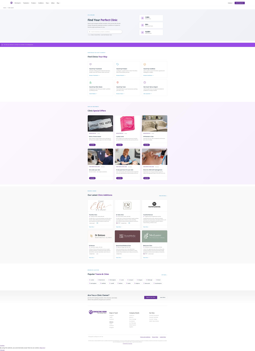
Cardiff (112, 283)
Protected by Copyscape (127, 343)
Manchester (102, 280)
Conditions (41, 3)
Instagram (111, 315)
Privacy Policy (155, 337)
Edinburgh (149, 280)
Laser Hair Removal (105, 34)
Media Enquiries (132, 325)
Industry (230, 3)
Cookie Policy (163, 337)
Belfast (120, 283)
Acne (111, 34)
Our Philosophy (132, 323)
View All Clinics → (163, 195)
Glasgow (140, 280)
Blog (58, 3)
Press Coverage (132, 319)
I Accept (2, 350)
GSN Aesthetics (92, 133)
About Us (131, 317)
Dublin (129, 283)
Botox (92, 34)
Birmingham (113, 280)
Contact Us (131, 315)
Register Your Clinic (150, 297)
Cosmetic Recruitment (154, 315)
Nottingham (93, 283)
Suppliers (131, 326)
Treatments (26, 3)
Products (33, 3)
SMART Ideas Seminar (154, 321)
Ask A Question (239, 3)
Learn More (162, 297)
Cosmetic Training (153, 319)
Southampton (158, 283)
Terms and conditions (145, 337)
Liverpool (131, 280)
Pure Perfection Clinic (94, 166)
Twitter (110, 317)
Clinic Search (17, 3)
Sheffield (104, 283)
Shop (47, 3)
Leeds (122, 280)
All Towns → (164, 274)
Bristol (158, 280)
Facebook (111, 319)
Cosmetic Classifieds (153, 317)
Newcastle (147, 283)
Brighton (138, 283)
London (92, 280)
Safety (53, 3)
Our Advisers (132, 321)
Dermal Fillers (97, 34)
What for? (42, 348)
